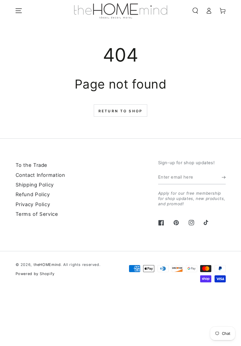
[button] (195, 10)
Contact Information (40, 175)
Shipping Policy (35, 185)
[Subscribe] (224, 177)
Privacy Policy (33, 204)
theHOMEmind (47, 264)
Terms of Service (37, 214)
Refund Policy (33, 194)
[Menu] (18, 10)
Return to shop (120, 111)
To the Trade (32, 165)
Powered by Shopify (35, 274)
